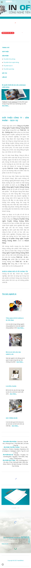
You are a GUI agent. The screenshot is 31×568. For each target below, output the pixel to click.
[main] (15, 62)
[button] (2, 2)
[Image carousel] (15, 498)
